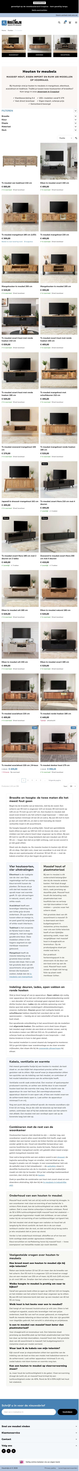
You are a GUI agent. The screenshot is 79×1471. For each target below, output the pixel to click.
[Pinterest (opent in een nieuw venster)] (4, 1451)
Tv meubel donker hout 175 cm (55, 765)
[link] (19, 780)
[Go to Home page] (11, 22)
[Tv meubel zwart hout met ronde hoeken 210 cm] (20, 316)
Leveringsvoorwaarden (67, 1468)
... (45, 780)
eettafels (51, 1166)
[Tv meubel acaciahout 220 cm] (20, 692)
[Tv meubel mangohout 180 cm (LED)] (20, 213)
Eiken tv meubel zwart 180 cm (54, 662)
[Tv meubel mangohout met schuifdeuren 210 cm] (58, 370)
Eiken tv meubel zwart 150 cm (54, 183)
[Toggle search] (59, 22)
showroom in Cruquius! (48, 91)
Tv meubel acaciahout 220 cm (16, 713)
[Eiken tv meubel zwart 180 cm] (58, 640)
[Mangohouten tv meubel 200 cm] (20, 264)
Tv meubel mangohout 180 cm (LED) (19, 234)
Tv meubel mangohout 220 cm (54, 234)
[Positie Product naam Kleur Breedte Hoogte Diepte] (65, 138)
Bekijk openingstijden (39, 10)
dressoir (61, 1157)
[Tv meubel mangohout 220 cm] (58, 213)
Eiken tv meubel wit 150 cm (15, 662)
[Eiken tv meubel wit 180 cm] (20, 588)
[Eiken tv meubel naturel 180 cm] (58, 588)
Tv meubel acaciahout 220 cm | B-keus (20, 765)
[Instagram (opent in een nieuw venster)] (14, 1451)
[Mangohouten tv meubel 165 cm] (58, 264)
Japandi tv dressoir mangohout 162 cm (20, 501)
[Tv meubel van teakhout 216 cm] (20, 161)
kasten (41, 1175)
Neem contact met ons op (66, 15)
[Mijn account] (64, 22)
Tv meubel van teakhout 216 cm (17, 183)
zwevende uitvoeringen (50, 1048)
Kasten (10, 30)
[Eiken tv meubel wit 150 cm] (20, 640)
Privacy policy (50, 1468)
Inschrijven (67, 1412)
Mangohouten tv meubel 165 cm (55, 286)
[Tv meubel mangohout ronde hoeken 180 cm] (58, 425)
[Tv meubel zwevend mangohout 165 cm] (20, 425)
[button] (39, 111)
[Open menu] (76, 22)
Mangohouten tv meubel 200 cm (17, 286)
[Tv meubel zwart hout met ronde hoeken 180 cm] (20, 370)
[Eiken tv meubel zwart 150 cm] (58, 161)
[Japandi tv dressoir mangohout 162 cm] (20, 479)
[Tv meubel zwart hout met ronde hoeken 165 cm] (58, 316)
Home (4, 30)
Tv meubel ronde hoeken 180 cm (55, 713)
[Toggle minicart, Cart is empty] (70, 22)
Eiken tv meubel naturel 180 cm (55, 610)
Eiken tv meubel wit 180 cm (15, 610)
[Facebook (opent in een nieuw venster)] (9, 1451)
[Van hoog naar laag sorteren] (76, 138)
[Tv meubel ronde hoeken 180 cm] (58, 692)
